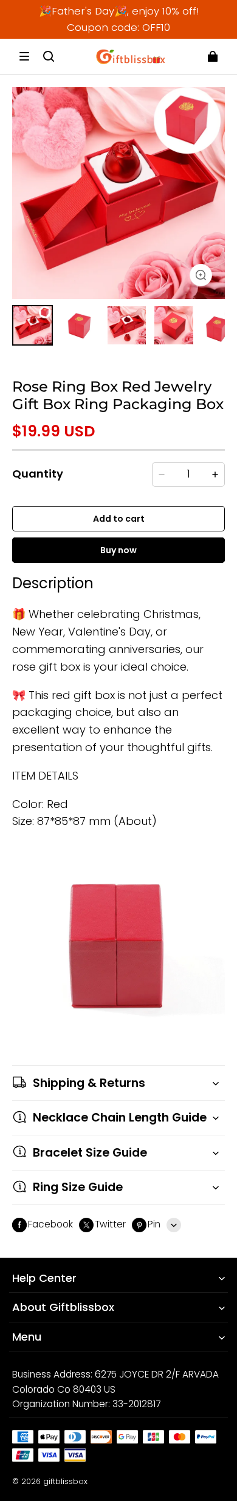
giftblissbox (65, 1481)
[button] (24, 56)
